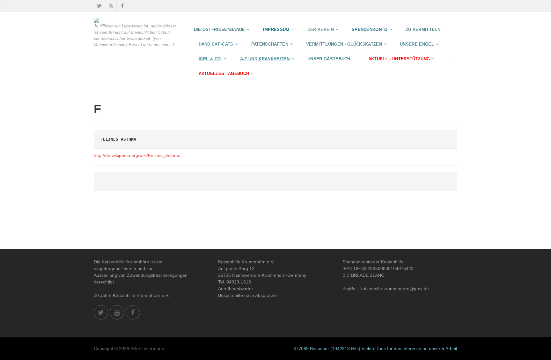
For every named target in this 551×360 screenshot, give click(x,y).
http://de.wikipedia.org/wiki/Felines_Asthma (137, 155)
